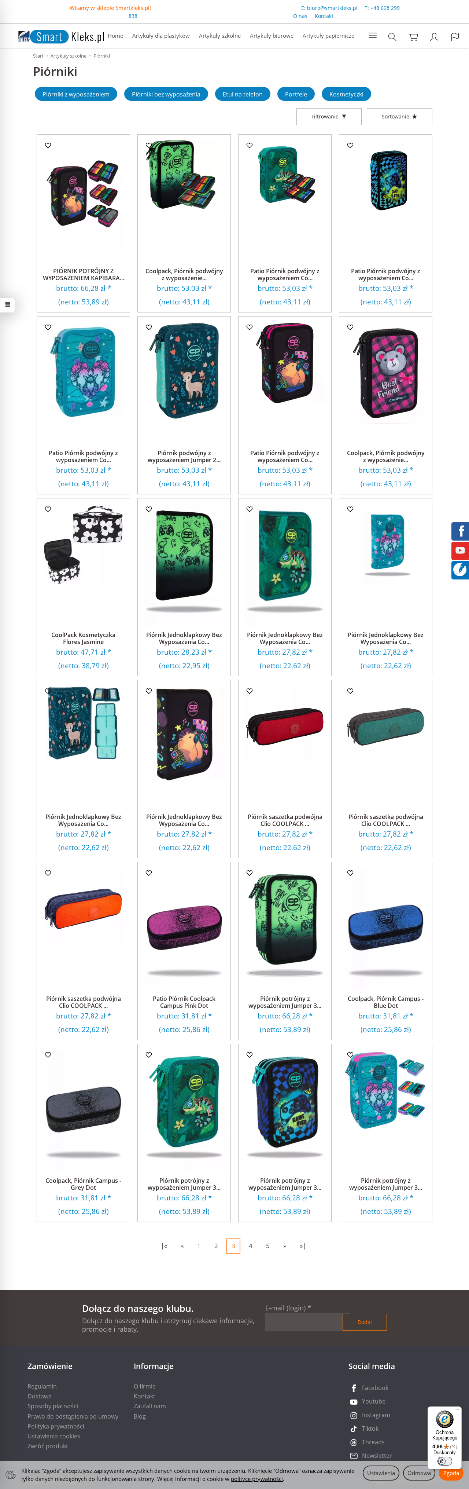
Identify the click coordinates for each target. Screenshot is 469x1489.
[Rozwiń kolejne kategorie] (372, 35)
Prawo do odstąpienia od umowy (72, 1416)
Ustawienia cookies (53, 1436)
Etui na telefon (243, 94)
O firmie (145, 1386)
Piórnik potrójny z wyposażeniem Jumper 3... (284, 1002)
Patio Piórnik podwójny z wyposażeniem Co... (285, 274)
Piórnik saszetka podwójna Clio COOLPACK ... (285, 820)
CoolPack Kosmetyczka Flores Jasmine (83, 638)
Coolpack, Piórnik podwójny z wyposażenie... (184, 274)
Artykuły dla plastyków (161, 35)
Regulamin (42, 1386)
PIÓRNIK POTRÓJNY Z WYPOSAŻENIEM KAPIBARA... (83, 274)
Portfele (296, 94)
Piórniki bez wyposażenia (166, 94)
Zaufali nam (150, 1406)
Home (115, 35)
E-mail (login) (285, 1307)
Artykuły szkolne (220, 35)
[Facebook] (460, 530)
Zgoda (451, 1473)
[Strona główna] (54, 35)
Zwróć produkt (47, 1446)
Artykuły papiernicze (328, 35)
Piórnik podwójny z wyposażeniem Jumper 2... (184, 456)
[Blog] (459, 568)
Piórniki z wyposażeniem (76, 94)
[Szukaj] (392, 37)
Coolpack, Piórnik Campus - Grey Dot (83, 1184)
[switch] (444, 1461)
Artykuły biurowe (271, 35)
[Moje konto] (434, 37)
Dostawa (39, 1396)
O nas (300, 15)
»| (303, 1245)
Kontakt (324, 15)
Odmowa (419, 1473)
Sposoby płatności (52, 1406)
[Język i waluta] (455, 37)
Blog (140, 1416)
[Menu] (457, 1410)
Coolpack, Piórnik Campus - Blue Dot (386, 1002)
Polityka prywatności (55, 1426)
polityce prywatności (257, 1478)
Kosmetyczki (346, 94)
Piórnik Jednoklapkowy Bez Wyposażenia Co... (184, 638)
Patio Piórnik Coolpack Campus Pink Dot (184, 1002)
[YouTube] (460, 549)
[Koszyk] (413, 37)
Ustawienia (381, 1473)
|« (164, 1245)
